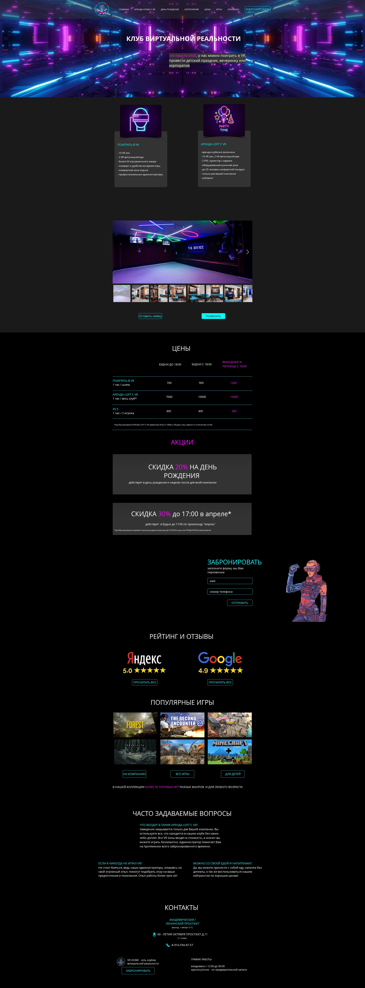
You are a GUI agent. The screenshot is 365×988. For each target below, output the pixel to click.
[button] (258, 9)
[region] (141, 148)
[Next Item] (247, 252)
